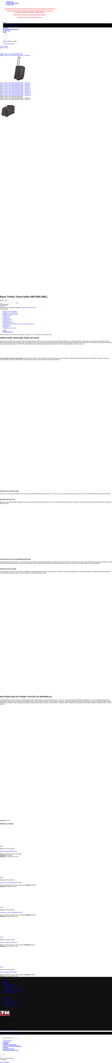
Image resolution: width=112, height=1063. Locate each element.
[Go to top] (0, 1035)
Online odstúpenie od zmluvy (11, 991)
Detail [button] (1, 846)
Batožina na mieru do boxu (10, 313)
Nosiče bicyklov (7, 315)
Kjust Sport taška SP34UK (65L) (8, 942)
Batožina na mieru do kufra (28, 307)
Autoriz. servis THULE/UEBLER (11, 1003)
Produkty (5, 1000)
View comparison (4, 1062)
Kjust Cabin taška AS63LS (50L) (8, 851)
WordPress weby (15, 1033)
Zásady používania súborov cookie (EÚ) (14, 989)
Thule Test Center (11, 25)
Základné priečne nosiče (9, 328)
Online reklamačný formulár (10, 992)
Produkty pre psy (7, 319)
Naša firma (9, 24)
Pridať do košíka (4, 304)
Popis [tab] (4, 330)
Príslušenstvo (6, 318)
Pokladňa (5, 982)
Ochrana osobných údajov (10, 987)
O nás (4, 22)
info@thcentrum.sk (9, 1030)
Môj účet (5, 981)
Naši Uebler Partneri (8, 1006)
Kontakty (5, 28)
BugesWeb (7, 1033)
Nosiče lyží (6, 317)
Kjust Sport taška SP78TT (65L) (8, 972)
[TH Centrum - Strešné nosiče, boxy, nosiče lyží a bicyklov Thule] (4, 47)
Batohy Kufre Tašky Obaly (10, 311)
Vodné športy (6, 325)
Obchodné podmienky (9, 984)
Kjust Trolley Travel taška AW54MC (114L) (11, 912)
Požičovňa (6, 980)
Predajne (5, 1004)
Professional (6, 321)
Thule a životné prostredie (13, 26)
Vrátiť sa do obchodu (8, 43)
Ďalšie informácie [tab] (8, 332)
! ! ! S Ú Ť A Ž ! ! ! (7, 53)
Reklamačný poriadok (9, 985)
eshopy (24, 1033)
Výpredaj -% (6, 326)
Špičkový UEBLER (8, 322)
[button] (7, 30)
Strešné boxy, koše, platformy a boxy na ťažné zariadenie (18, 324)
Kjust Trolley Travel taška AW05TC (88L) (11, 882)
